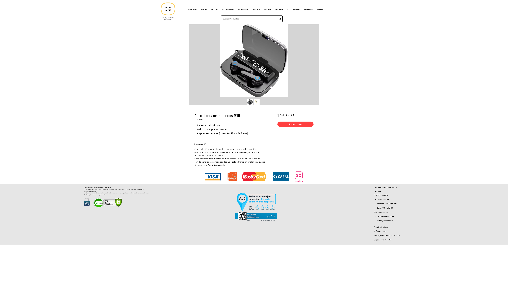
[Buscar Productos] (279, 19)
